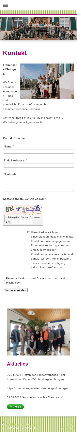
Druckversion (14, 424)
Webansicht (67, 427)
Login (71, 424)
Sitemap (30, 424)
